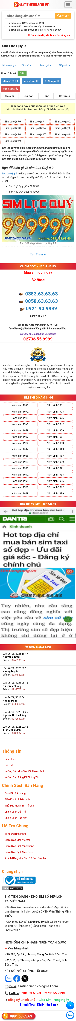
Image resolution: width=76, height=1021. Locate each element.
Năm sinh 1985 (55, 449)
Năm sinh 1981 (55, 436)
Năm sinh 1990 (20, 468)
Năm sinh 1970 (20, 405)
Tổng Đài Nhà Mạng (16, 833)
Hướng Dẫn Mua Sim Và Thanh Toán (25, 771)
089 (22, 73)
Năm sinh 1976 (20, 424)
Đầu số (25, 65)
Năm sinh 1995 (55, 481)
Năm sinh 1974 (20, 418)
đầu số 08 (8, 81)
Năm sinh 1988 (20, 462)
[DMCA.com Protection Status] (12, 888)
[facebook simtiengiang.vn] (70, 1005)
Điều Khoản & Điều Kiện (18, 799)
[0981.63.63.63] (70, 1015)
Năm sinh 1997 (55, 487)
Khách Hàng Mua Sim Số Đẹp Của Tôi (25, 858)
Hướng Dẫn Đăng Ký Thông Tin (22, 777)
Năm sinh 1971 (55, 405)
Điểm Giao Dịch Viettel (17, 840)
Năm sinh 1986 (20, 455)
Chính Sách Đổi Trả (15, 811)
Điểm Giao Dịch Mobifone (19, 852)
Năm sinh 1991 (55, 468)
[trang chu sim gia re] (31, 4)
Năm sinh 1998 (20, 493)
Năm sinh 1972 (20, 411)
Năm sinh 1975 (55, 418)
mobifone (29, 81)
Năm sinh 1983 (55, 443)
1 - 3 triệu (50, 81)
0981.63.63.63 (21, 1016)
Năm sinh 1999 (55, 493)
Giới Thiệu (10, 759)
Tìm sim (64, 15)
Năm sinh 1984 (20, 449)
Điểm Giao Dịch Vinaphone (19, 846)
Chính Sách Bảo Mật (16, 817)
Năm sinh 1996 (20, 487)
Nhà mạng (8, 65)
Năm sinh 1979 (55, 430)
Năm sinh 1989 (55, 462)
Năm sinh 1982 (20, 443)
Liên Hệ (9, 765)
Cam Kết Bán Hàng (15, 793)
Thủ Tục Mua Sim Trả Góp (19, 805)
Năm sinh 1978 (20, 430)
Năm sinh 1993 (55, 474)
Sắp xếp (64, 65)
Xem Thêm (36, 254)
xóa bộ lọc (9, 88)
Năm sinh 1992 (20, 474)
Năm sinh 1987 (55, 455)
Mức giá (45, 65)
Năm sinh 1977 (55, 424)
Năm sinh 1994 (20, 481)
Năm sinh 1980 (20, 436)
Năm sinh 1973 (55, 411)
